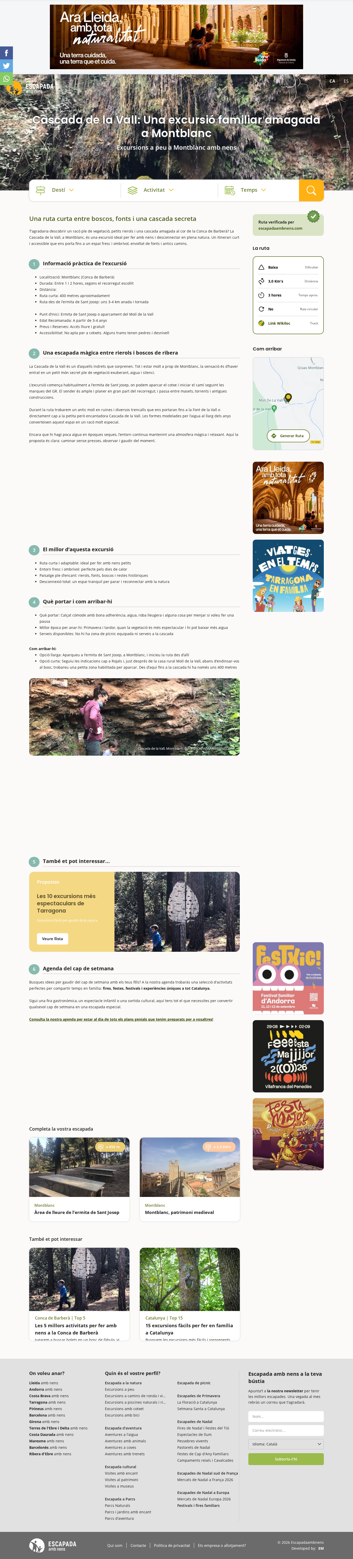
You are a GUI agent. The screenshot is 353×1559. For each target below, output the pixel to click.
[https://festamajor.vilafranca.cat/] (288, 1056)
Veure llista (52, 938)
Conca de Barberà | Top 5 (60, 1318)
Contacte (138, 1545)
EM (321, 1548)
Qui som (114, 1545)
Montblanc (44, 1205)
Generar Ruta (292, 435)
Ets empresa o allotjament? (222, 1545)
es (346, 81)
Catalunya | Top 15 (164, 1318)
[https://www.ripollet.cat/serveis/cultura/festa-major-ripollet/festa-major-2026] (288, 1134)
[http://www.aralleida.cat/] (176, 37)
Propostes (48, 882)
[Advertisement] (134, 492)
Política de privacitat (172, 1545)
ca (332, 81)
